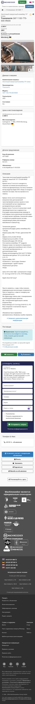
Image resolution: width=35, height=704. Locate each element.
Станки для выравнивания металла (17, 592)
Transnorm (6, 87)
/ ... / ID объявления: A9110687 (12, 10)
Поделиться (18, 467)
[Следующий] (32, 55)
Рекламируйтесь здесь (18, 479)
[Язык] (30, 2)
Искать (30, 6)
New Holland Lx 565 (24, 580)
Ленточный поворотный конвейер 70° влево (16, 82)
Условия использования (25, 699)
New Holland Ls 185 (17, 588)
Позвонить (26, 354)
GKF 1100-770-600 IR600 (10, 93)
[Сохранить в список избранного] (30, 14)
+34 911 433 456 (10, 568)
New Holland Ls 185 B (10, 584)
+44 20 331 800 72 (11, 560)
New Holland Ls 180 (25, 584)
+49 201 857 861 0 (11, 562)
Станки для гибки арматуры (17, 576)
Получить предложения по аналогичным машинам (14, 417)
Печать (18, 459)
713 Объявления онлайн (10, 347)
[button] (33, 2)
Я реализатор (10, 414)
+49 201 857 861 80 (11, 565)
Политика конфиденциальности (18, 429)
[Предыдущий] (3, 55)
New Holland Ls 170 (10, 580)
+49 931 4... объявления (14, 442)
